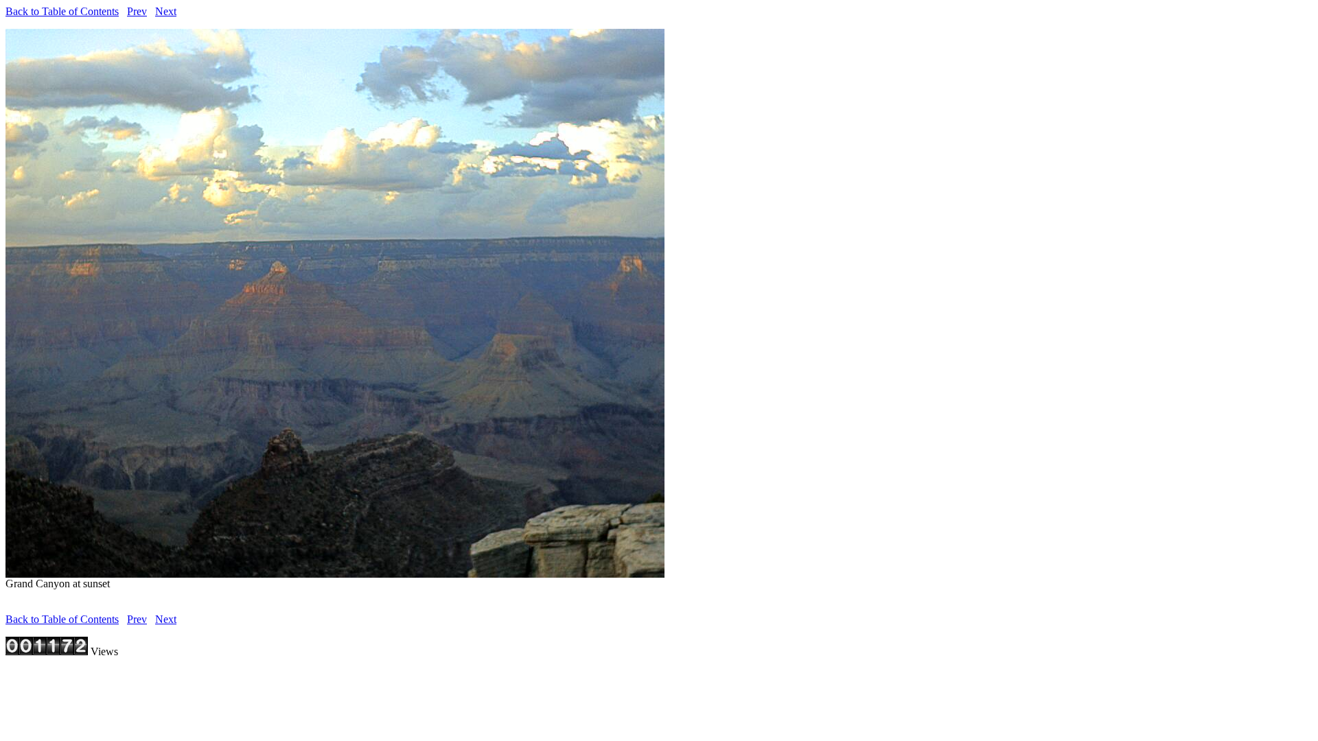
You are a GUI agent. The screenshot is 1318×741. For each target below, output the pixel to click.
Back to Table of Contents (62, 11)
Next (165, 11)
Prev (137, 11)
